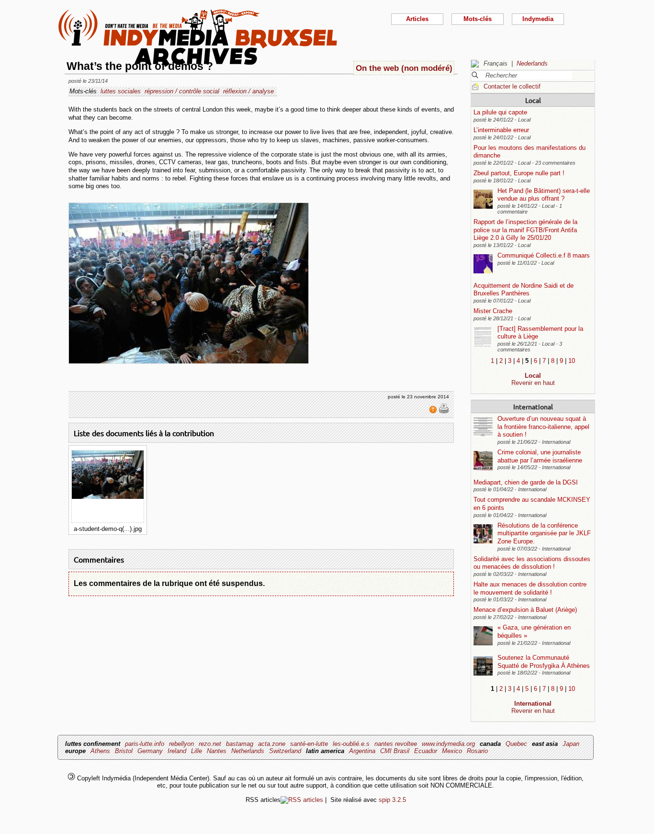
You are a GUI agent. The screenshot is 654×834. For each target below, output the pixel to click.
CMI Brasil (394, 751)
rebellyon (181, 743)
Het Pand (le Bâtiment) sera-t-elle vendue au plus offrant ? (543, 195)
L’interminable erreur (501, 130)
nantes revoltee (395, 743)
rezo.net (210, 743)
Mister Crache (493, 311)
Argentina (362, 751)
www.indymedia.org (448, 743)
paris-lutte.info (144, 743)
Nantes (216, 751)
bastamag (239, 743)
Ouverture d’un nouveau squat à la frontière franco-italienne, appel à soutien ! (543, 426)
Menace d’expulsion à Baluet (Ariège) (525, 609)
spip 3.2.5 (392, 799)
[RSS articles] (302, 799)
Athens (100, 751)
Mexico (452, 751)
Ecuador (425, 751)
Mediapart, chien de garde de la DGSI (526, 482)
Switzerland (285, 751)
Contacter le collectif (512, 86)
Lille (196, 751)
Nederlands (532, 63)
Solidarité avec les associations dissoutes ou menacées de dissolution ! (532, 563)
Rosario (477, 751)
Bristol (124, 751)
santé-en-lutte (309, 743)
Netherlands (247, 751)
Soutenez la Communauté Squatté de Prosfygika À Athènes (543, 661)
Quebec (516, 743)
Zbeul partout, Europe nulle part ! (519, 173)
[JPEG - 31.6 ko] (108, 496)
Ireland (177, 751)
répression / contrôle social (182, 91)
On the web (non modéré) (404, 68)
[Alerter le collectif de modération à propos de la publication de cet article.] (434, 411)
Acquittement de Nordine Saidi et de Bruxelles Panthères (524, 289)
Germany (150, 751)
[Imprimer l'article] (444, 411)
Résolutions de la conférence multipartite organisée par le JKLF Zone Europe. (544, 533)
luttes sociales (121, 91)
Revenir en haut (533, 382)
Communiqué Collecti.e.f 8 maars (543, 255)
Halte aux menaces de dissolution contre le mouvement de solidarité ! (530, 588)
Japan (571, 743)
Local (533, 100)
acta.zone (271, 743)
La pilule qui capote (500, 112)
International (533, 406)
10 (571, 360)
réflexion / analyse (248, 91)
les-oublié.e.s (351, 743)
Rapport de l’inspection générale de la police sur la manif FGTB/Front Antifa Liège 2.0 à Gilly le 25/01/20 (525, 229)
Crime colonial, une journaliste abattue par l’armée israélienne (539, 456)
